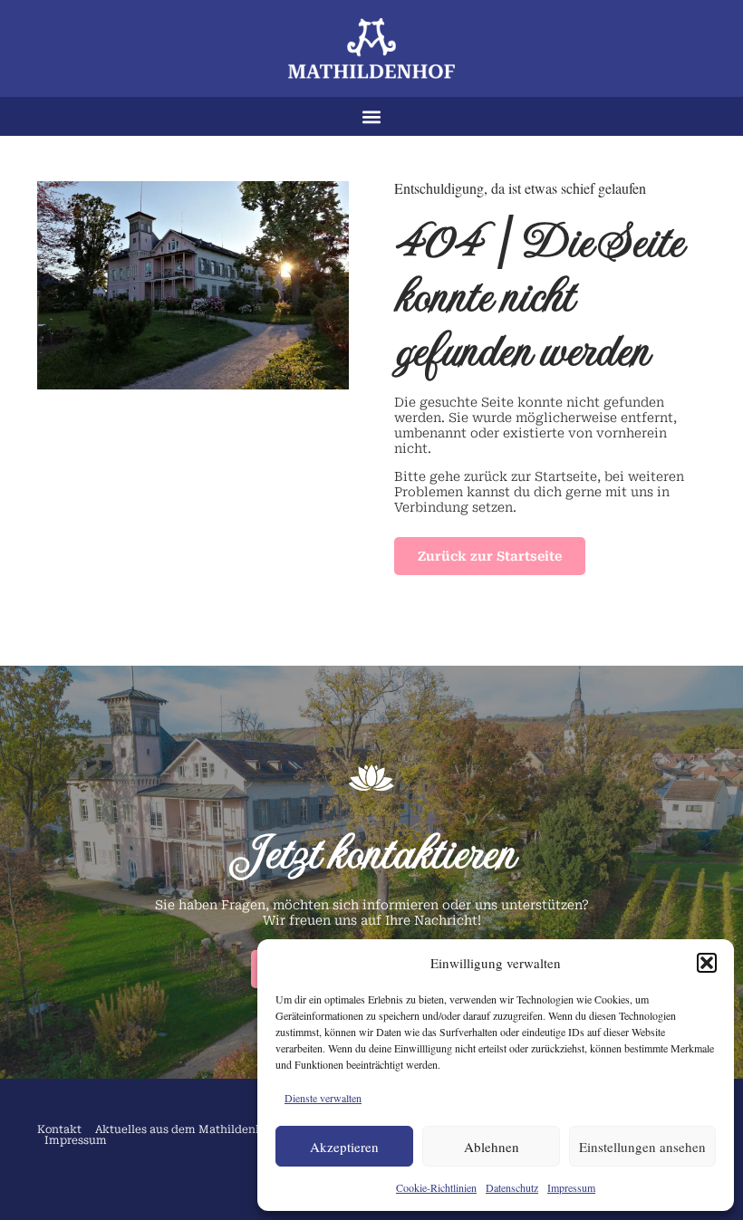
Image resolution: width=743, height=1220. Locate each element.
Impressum (571, 1187)
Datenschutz (512, 1187)
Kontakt (59, 1129)
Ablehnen (491, 1147)
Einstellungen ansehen (642, 1147)
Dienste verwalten (323, 1097)
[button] (707, 963)
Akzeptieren (344, 1147)
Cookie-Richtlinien (436, 1187)
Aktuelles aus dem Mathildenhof (184, 1129)
